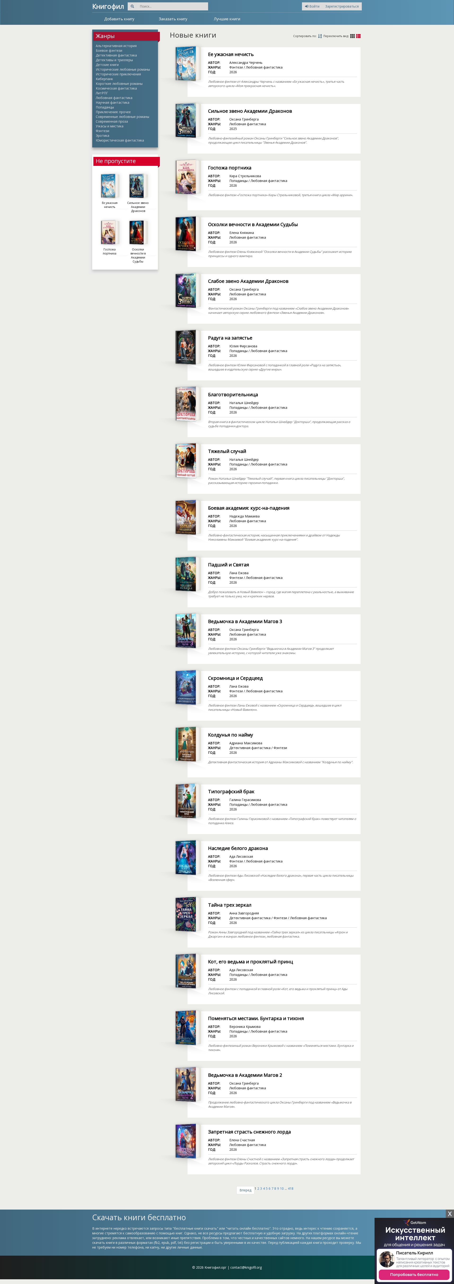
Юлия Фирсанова (243, 346)
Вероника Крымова (245, 1026)
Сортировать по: (305, 36)
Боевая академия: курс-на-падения (248, 508)
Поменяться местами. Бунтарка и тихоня (256, 1018)
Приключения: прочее (113, 112)
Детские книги (107, 64)
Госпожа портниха (229, 167)
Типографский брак (231, 791)
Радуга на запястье (230, 338)
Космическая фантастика (116, 88)
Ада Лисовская (241, 856)
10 (282, 1188)
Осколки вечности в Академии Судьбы (253, 224)
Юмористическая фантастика (120, 140)
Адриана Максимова (245, 743)
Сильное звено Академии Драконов (250, 111)
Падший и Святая (228, 564)
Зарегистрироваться (342, 6)
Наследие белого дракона (238, 848)
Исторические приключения (118, 74)
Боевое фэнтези (109, 50)
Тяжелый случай (227, 451)
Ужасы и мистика (109, 126)
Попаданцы (105, 107)
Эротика (102, 135)
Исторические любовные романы (123, 69)
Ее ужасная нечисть (231, 54)
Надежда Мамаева (244, 516)
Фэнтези (102, 131)
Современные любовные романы (122, 116)
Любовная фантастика (114, 97)
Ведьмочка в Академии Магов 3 (245, 621)
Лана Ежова (239, 573)
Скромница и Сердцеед (235, 678)
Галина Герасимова (245, 799)
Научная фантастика (112, 102)
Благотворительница (233, 394)
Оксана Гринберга (244, 119)
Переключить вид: (336, 36)
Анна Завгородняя (244, 913)
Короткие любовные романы (119, 83)
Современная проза (112, 121)
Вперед (245, 1190)
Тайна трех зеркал (229, 905)
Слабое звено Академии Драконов (248, 281)
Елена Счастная (242, 1140)
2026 (233, 72)
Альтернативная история (116, 45)
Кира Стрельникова (245, 176)
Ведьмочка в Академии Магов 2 (245, 1075)
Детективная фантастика (116, 55)
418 (290, 1188)
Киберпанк (104, 79)
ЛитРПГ (102, 93)
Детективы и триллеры (114, 60)
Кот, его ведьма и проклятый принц (250, 961)
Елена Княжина (241, 232)
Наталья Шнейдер (244, 403)
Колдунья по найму (230, 735)
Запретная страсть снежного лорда (249, 1132)
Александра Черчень (245, 62)
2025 (233, 128)
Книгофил (108, 6)
